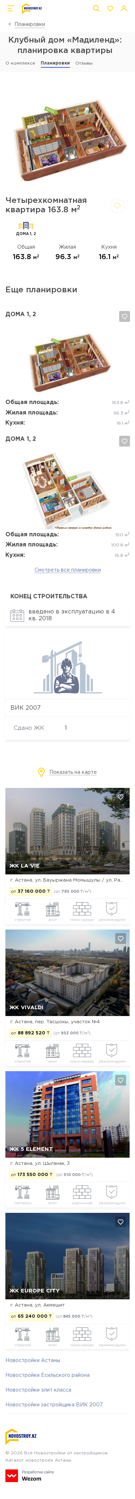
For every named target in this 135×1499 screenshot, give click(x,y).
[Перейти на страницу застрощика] (67, 693)
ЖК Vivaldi (26, 1007)
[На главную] (32, 9)
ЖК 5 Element (31, 1149)
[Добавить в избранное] (117, 206)
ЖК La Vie (24, 866)
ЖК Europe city (34, 1291)
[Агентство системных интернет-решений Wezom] (29, 1475)
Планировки (29, 24)
